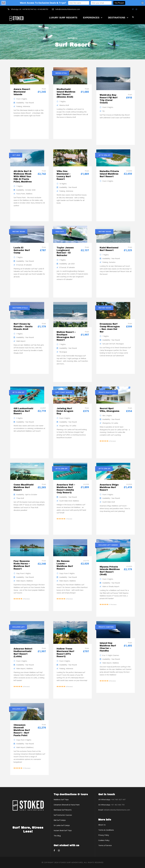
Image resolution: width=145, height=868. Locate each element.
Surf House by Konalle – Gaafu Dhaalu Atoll (23, 326)
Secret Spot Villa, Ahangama (109, 409)
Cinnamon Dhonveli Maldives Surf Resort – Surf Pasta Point (22, 730)
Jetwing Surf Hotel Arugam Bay (65, 411)
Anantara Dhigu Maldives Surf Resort (109, 487)
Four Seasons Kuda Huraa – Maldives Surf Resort (22, 565)
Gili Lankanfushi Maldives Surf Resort (23, 411)
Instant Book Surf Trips (63, 830)
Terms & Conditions (106, 830)
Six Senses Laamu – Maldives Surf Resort (65, 565)
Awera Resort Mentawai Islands (22, 92)
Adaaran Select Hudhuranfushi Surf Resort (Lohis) (23, 652)
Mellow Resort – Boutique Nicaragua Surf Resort (66, 336)
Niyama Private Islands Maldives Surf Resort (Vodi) (110, 571)
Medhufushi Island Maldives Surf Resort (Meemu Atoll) (66, 93)
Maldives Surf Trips (61, 799)
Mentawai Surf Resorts (63, 810)
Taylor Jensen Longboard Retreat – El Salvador (65, 251)
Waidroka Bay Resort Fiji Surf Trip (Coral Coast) (109, 99)
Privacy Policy (103, 835)
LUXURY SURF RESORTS (63, 17)
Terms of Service (105, 845)
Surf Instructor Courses (63, 815)
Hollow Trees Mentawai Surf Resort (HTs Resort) (65, 652)
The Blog (57, 835)
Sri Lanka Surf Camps (62, 825)
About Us (102, 825)
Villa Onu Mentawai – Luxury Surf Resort (64, 175)
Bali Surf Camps (60, 820)
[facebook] (132, 9)
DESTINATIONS (116, 17)
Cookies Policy (103, 840)
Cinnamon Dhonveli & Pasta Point (67, 805)
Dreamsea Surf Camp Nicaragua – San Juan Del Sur (110, 328)
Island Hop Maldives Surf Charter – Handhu (108, 647)
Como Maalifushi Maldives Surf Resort (24, 487)
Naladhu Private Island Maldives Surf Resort (109, 174)
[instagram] (136, 9)
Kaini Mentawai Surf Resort (109, 248)
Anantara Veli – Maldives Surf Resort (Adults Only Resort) (66, 488)
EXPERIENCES (91, 17)
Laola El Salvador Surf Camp (22, 250)
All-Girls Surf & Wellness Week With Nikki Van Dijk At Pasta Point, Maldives (23, 176)
